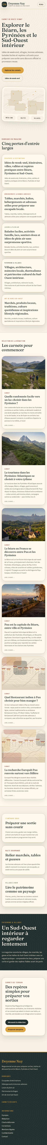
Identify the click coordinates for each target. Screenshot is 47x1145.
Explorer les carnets (13, 70)
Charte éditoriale (8, 1122)
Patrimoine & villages (10, 1091)
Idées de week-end (12, 78)
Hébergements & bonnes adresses (14, 1084)
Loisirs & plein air (8, 1088)
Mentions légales (8, 1129)
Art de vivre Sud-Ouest (10, 1095)
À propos (5, 1115)
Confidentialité (7, 1133)
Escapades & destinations (11, 1080)
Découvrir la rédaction (17, 1022)
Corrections (6, 1126)
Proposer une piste (15, 1029)
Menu (41, 4)
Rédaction (5, 1119)
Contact (5, 1136)
